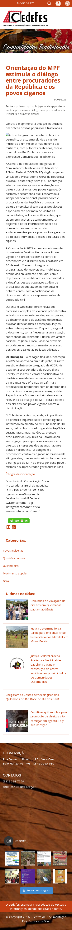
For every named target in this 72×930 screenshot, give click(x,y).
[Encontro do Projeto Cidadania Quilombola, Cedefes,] (12, 876)
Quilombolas (11, 566)
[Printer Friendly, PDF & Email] (19, 520)
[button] (50, 3)
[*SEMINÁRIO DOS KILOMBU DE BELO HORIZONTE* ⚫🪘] (60, 876)
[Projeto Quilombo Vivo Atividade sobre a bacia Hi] (44, 876)
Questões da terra (14, 558)
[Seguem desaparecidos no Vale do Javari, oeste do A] (44, 858)
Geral (6, 581)
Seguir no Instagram (38, 890)
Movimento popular (15, 573)
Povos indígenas (13, 550)
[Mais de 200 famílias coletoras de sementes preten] (28, 858)
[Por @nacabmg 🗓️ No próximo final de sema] (12, 858)
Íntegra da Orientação (20, 474)
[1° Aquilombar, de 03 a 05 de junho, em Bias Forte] (60, 858)
